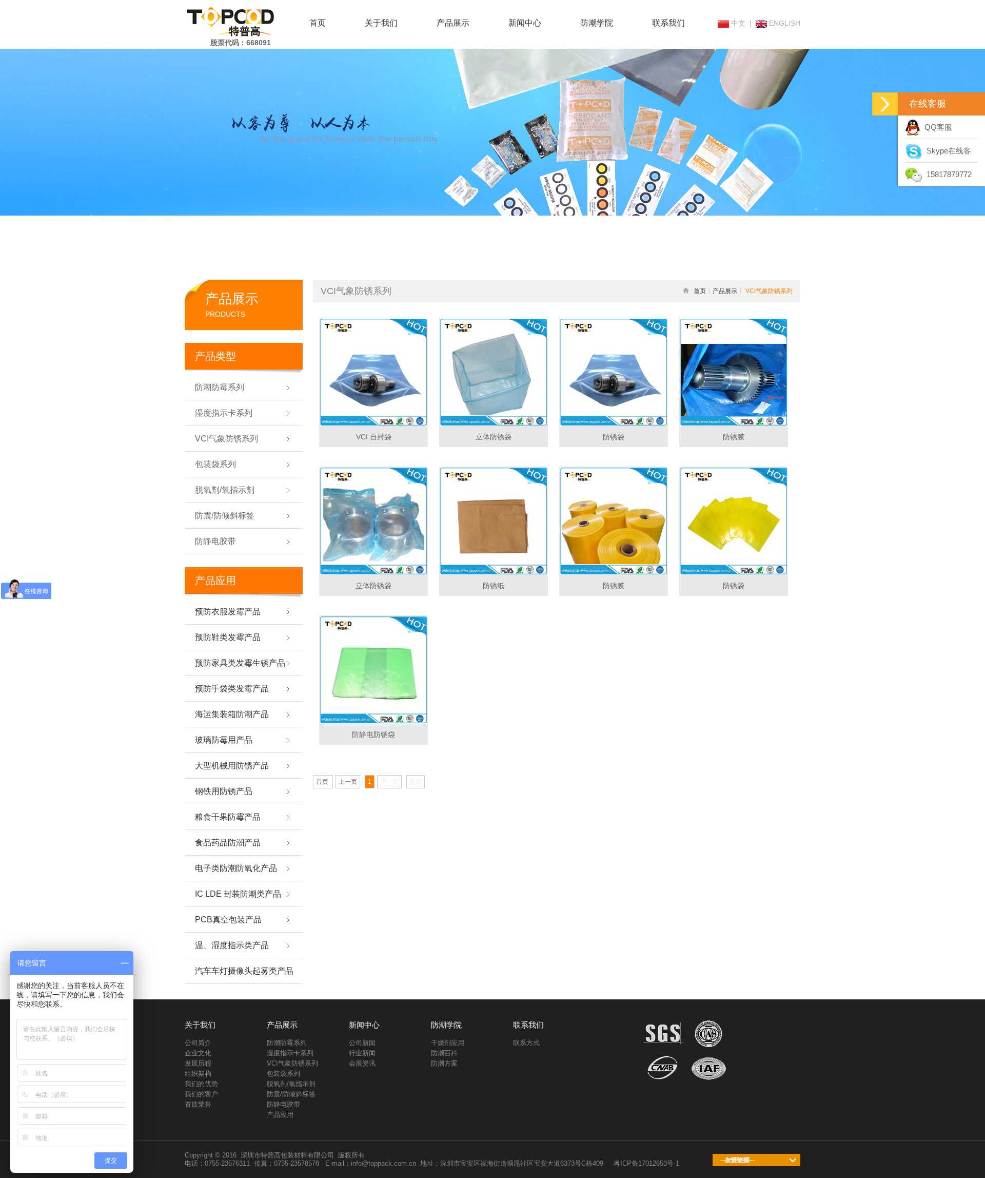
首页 (317, 22)
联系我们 (668, 22)
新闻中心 (524, 22)
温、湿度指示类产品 (232, 945)
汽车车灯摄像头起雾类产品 (244, 971)
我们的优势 (201, 1084)
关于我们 (381, 22)
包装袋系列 (283, 1073)
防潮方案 (444, 1063)
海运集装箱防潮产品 (232, 714)
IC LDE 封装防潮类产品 (238, 894)
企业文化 (198, 1053)
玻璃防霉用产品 (223, 740)
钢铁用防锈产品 (223, 791)
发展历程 (198, 1063)
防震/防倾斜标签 (291, 1094)
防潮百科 (444, 1053)
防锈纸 (493, 586)
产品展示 (453, 22)
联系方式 (526, 1043)
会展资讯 (362, 1063)
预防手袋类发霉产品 (232, 688)
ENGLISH (783, 23)
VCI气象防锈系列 (292, 1063)
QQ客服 (936, 127)
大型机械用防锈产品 (232, 765)
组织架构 (198, 1073)
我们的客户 (201, 1094)
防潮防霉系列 (287, 1043)
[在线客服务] (885, 103)
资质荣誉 (198, 1104)
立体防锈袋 (493, 437)
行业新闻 (362, 1053)
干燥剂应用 (447, 1043)
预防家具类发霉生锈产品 (240, 663)
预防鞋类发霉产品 (228, 637)
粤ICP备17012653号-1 (646, 1163)
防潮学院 (596, 22)
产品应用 (280, 1114)
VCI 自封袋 (373, 437)
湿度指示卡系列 (290, 1053)
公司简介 (198, 1043)
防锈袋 (613, 437)
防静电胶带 (283, 1104)
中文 (737, 23)
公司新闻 (362, 1043)
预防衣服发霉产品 (228, 611)
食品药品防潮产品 (228, 842)
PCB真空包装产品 (228, 919)
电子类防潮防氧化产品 (236, 868)
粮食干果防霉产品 (228, 817)
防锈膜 (733, 437)
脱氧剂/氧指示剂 (291, 1084)
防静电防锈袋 (373, 734)
